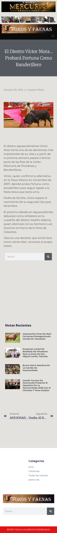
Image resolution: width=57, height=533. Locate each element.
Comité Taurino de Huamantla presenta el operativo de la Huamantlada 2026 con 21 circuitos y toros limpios (37, 385)
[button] (52, 35)
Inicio (31, 466)
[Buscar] (48, 256)
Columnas (33, 471)
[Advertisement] (28, 292)
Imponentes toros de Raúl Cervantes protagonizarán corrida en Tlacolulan (37, 336)
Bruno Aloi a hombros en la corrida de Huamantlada (36, 368)
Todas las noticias (38, 475)
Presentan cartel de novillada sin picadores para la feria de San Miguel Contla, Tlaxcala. (35, 353)
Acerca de (33, 479)
